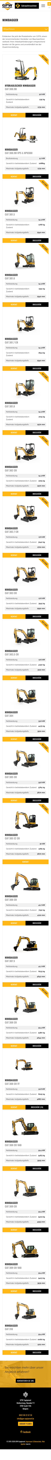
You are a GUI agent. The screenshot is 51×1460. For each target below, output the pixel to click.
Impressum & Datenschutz (33, 1441)
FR (49, 7)
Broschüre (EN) (37, 1107)
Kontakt (14, 115)
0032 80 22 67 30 (25, 1415)
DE (49, 4)
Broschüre (37, 115)
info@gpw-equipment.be (25, 1418)
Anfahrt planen (25, 1423)
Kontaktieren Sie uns (25, 1380)
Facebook (26, 1432)
